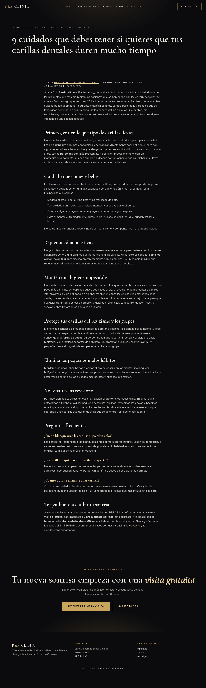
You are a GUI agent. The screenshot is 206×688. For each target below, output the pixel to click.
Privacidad (118, 668)
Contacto (134, 6)
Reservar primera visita (86, 606)
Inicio (70, 6)
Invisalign (142, 656)
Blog (119, 6)
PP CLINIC (17, 6)
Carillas (141, 652)
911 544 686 (81, 656)
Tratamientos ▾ (88, 6)
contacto (134, 525)
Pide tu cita (189, 6)
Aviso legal (104, 668)
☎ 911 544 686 (128, 606)
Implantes (142, 648)
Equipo (107, 6)
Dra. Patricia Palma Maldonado (76, 82)
